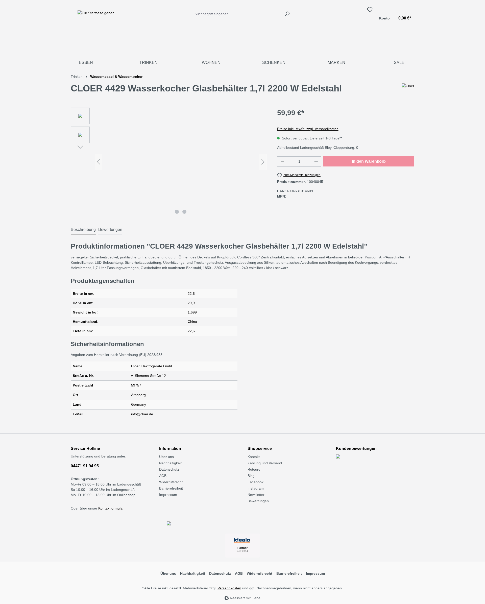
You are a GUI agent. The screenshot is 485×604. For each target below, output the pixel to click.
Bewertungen (258, 501)
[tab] (83, 229)
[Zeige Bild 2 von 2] (184, 212)
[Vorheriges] (98, 162)
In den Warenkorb (369, 161)
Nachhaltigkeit (170, 463)
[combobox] (236, 14)
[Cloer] (408, 90)
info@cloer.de (142, 414)
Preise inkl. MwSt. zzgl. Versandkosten (307, 129)
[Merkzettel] (370, 10)
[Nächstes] (263, 162)
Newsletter (256, 495)
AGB (162, 476)
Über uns (166, 457)
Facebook (255, 482)
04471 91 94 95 (85, 466)
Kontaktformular (111, 508)
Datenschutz (169, 469)
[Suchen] (287, 14)
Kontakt (254, 457)
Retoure (254, 469)
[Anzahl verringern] (282, 161)
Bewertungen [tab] (110, 229)
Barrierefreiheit (171, 488)
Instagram (256, 488)
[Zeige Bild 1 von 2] (177, 212)
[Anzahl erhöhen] (316, 161)
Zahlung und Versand (265, 463)
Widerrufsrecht (171, 482)
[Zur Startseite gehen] (96, 13)
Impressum (168, 495)
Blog (251, 476)
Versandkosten (229, 588)
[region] (169, 162)
